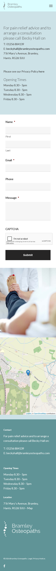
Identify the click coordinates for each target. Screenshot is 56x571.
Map (30, 508)
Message (12, 197)
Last (8, 150)
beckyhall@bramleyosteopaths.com (28, 48)
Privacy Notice (39, 558)
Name (10, 122)
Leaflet (28, 413)
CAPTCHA (12, 229)
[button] (51, 5)
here (41, 71)
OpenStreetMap (40, 413)
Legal (30, 558)
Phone (9, 179)
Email (9, 160)
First (8, 136)
